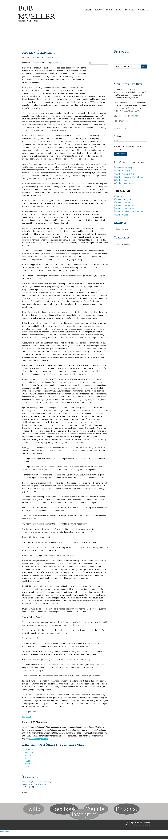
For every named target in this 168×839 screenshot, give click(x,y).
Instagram (84, 814)
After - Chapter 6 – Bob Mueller (35, 782)
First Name (119, 121)
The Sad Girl (123, 191)
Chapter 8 (26, 717)
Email (116, 140)
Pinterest (126, 809)
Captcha (117, 136)
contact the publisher (39, 739)
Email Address (120, 128)
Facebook (64, 809)
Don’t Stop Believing (129, 162)
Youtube (96, 809)
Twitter (33, 809)
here (137, 116)
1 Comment (49, 58)
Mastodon (4, 832)
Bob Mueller (36, 12)
